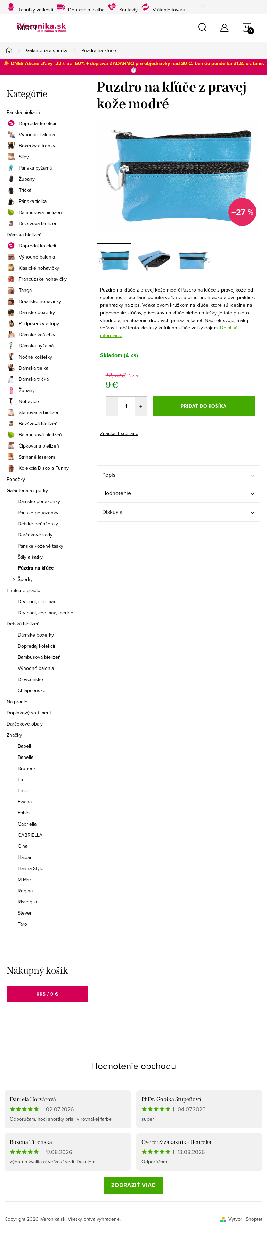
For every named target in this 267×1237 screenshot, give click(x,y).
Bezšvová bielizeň (38, 223)
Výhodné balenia (37, 134)
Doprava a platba (86, 8)
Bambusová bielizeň (40, 212)
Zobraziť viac (133, 1185)
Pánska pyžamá (35, 167)
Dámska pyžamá (36, 345)
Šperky (25, 579)
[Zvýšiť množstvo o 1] (141, 406)
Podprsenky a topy (39, 323)
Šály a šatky (30, 557)
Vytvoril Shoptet (245, 1218)
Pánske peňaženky (38, 512)
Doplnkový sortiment (29, 712)
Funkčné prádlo (23, 590)
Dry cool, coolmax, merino (45, 612)
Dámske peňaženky (39, 501)
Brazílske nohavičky (40, 301)
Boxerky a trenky (37, 145)
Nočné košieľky (35, 356)
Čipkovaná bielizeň (39, 445)
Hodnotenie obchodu (133, 1065)
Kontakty (128, 8)
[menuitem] (47, 746)
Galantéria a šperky (27, 490)
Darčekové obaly (25, 723)
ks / (47, 994)
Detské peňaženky (38, 523)
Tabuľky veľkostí (35, 8)
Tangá (25, 290)
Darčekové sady (35, 534)
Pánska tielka (33, 201)
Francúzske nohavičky (43, 279)
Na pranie (17, 701)
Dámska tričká (34, 379)
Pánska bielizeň (23, 112)
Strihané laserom (37, 456)
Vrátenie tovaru (169, 8)
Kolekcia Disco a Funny (44, 468)
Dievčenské (30, 679)
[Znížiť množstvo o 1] (112, 406)
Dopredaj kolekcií (37, 123)
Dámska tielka (33, 367)
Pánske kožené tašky (40, 545)
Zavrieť (148, 431)
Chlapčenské (32, 690)
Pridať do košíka (204, 406)
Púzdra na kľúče (36, 568)
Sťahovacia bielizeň (39, 412)
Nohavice (29, 401)
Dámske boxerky (37, 312)
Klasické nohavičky (39, 267)
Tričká (25, 190)
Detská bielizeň (23, 623)
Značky (14, 734)
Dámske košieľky (37, 334)
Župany (27, 178)
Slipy (24, 156)
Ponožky (16, 479)
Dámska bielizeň (24, 234)
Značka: (119, 433)
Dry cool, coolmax (37, 601)
